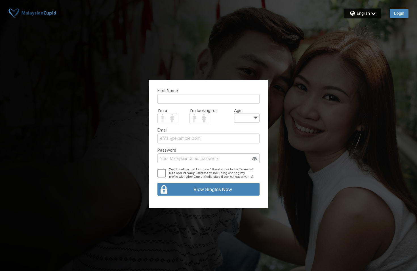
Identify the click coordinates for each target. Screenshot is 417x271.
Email (162, 130)
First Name (167, 90)
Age (237, 110)
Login (399, 13)
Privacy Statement (197, 173)
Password (166, 150)
